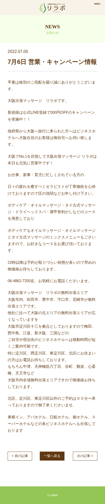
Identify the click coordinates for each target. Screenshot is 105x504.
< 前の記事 (20, 456)
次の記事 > (85, 456)
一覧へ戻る (52, 456)
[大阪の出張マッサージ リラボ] (52, 8)
